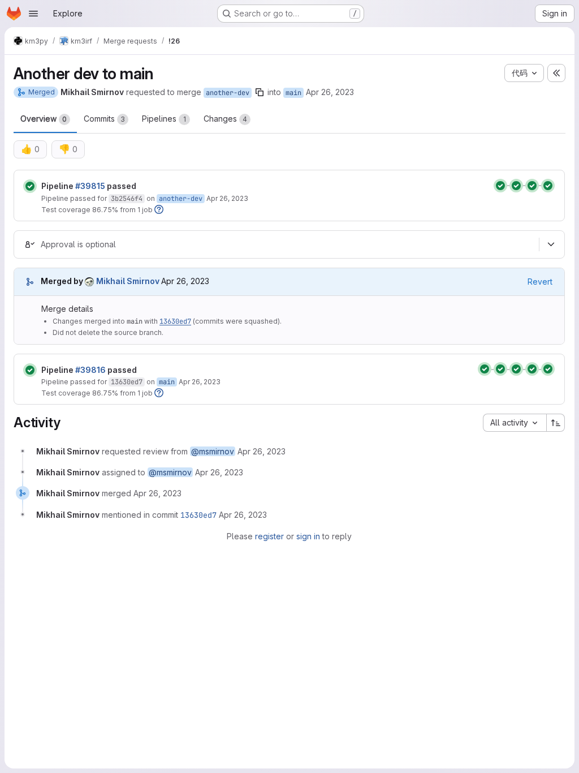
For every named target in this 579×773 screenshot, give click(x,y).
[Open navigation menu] (33, 14)
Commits (104, 118)
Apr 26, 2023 (330, 92)
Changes (225, 118)
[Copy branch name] (259, 92)
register (269, 536)
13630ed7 (175, 321)
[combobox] (514, 423)
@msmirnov (212, 451)
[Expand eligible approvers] (551, 244)
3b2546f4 (126, 198)
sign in (308, 536)
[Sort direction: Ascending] (556, 423)
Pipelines (164, 118)
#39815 (90, 186)
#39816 (90, 370)
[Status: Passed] (30, 186)
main (293, 92)
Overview (43, 118)
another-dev (227, 92)
